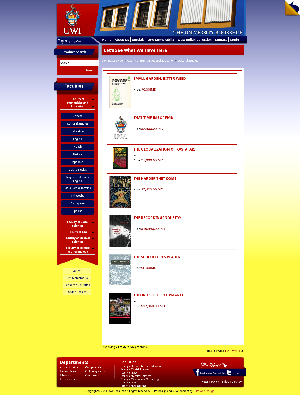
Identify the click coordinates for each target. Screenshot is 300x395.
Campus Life (93, 367)
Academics (92, 375)
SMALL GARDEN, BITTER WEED (160, 78)
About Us (122, 39)
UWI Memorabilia (161, 39)
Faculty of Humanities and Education (151, 60)
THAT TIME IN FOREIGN (154, 117)
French (77, 146)
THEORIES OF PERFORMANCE (159, 295)
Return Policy (210, 381)
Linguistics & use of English (77, 179)
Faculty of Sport (129, 382)
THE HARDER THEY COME (155, 178)
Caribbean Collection (77, 285)
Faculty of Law (128, 372)
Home (106, 39)
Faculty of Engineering (133, 385)
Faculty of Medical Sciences (135, 375)
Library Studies (78, 169)
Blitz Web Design (204, 391)
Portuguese (77, 203)
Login (234, 39)
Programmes (68, 379)
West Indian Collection (194, 39)
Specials (138, 39)
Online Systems (95, 371)
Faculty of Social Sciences (134, 369)
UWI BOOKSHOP (113, 60)
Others (77, 271)
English (77, 139)
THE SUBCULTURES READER (157, 256)
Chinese (78, 116)
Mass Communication (77, 188)
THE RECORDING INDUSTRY (157, 217)
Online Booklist (77, 292)
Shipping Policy (232, 381)
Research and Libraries (69, 373)
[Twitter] (229, 375)
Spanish (77, 211)
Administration (70, 367)
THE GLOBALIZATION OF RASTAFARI (164, 149)
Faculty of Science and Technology (139, 379)
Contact (221, 39)
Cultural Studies (187, 60)
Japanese (77, 162)
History (77, 154)
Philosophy (77, 196)
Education (78, 131)
